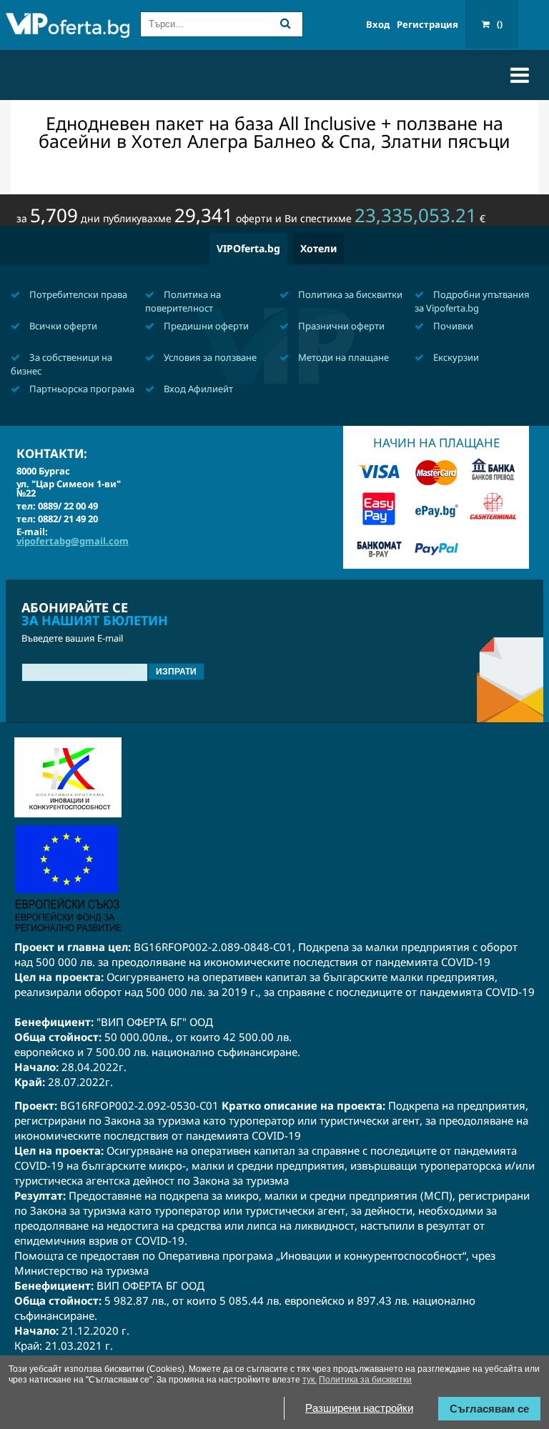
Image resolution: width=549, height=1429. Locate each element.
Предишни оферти (205, 325)
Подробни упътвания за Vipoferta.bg (472, 301)
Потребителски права (77, 294)
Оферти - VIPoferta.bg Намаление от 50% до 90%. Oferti (67, 26)
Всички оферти (62, 325)
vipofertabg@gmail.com (72, 540)
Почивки (452, 325)
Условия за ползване (209, 357)
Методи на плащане (342, 357)
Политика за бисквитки (349, 294)
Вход (378, 24)
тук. (309, 1380)
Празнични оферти (340, 325)
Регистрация (427, 24)
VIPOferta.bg (248, 248)
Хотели (318, 248)
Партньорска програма (80, 388)
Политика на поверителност (183, 301)
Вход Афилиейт (197, 388)
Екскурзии (455, 357)
